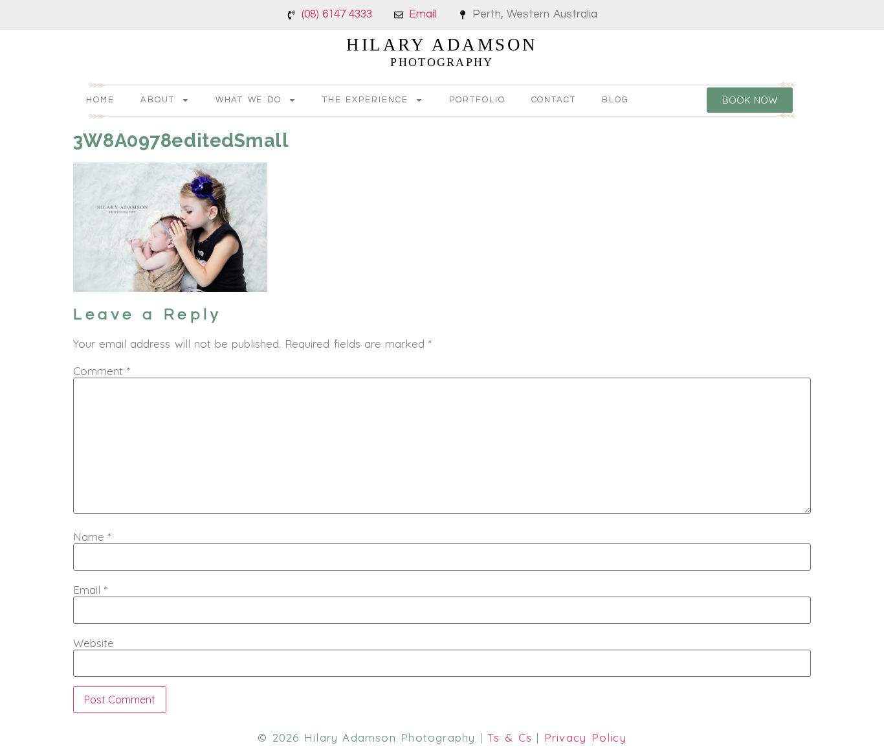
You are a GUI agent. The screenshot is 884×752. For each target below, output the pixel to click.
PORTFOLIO (477, 99)
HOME (100, 99)
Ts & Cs (509, 737)
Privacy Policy (585, 737)
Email (90, 589)
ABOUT (157, 99)
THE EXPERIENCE (365, 99)
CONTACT (554, 99)
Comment (101, 370)
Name (92, 536)
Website (93, 642)
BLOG (615, 99)
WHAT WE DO (248, 99)
